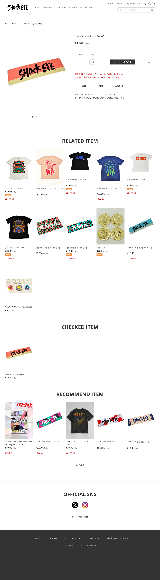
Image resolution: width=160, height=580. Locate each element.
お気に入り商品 (145, 3)
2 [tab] (36, 116)
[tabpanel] (36, 71)
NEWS (37, 7)
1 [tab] (32, 116)
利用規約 (53, 538)
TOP (6, 24)
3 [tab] (40, 116)
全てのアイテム (86, 7)
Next (61, 72)
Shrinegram (80, 516)
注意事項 (119, 86)
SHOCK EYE (16, 24)
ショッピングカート (153, 3)
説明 (84, 86)
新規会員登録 (131, 4)
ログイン (140, 4)
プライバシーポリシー (73, 538)
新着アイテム (48, 7)
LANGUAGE (110, 4)
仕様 (101, 86)
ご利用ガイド (120, 4)
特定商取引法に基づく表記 (117, 538)
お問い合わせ (149, 3)
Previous (11, 72)
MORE (80, 465)
